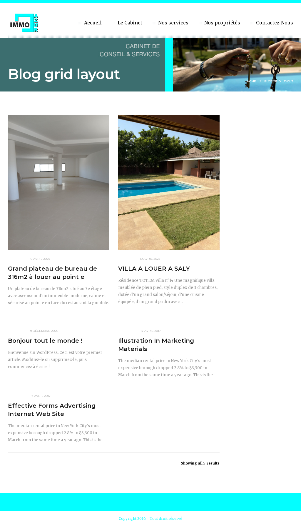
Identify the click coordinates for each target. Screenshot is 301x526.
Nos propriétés (222, 23)
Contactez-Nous (274, 23)
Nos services (173, 23)
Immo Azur (17, 331)
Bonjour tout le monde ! (45, 340)
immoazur (16, 259)
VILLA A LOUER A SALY (154, 268)
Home (251, 81)
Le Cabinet (130, 23)
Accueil (93, 23)
